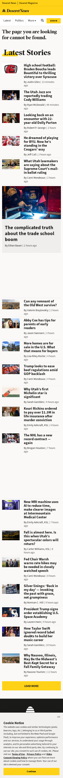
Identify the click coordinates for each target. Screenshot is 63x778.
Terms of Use (18, 754)
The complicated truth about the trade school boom (29, 233)
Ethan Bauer (15, 245)
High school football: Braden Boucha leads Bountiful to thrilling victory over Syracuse (40, 71)
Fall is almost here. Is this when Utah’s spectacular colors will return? (41, 538)
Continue (31, 771)
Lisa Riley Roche (36, 356)
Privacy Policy (34, 754)
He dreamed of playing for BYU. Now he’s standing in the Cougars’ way (41, 144)
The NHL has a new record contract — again (38, 439)
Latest (7, 20)
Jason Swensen (35, 333)
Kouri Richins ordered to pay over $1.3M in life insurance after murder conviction (40, 414)
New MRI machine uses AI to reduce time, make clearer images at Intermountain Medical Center (41, 509)
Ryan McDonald (35, 105)
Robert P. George (36, 128)
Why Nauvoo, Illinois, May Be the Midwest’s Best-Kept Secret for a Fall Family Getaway (40, 661)
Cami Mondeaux (36, 177)
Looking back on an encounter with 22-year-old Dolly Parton (40, 119)
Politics (19, 20)
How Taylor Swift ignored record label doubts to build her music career (39, 634)
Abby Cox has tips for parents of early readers (40, 324)
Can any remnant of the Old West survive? (40, 303)
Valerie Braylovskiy (37, 310)
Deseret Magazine (28, 3)
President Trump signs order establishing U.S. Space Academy (41, 613)
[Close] (59, 717)
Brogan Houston (36, 448)
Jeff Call (31, 154)
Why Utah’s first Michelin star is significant (36, 393)
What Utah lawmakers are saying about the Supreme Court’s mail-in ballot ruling (41, 167)
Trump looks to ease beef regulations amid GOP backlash (41, 370)
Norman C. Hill (35, 602)
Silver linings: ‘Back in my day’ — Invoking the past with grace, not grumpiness (41, 592)
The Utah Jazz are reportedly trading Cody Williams (38, 96)
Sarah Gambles (35, 402)
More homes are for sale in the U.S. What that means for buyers (41, 347)
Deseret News (9, 3)
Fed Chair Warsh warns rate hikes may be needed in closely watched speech (40, 565)
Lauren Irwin (34, 622)
